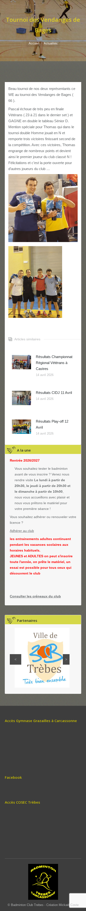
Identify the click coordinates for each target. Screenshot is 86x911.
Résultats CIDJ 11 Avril (54, 393)
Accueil (34, 43)
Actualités (51, 43)
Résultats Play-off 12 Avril (52, 424)
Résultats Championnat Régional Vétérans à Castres (54, 363)
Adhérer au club (22, 531)
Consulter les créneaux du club (35, 596)
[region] (40, 658)
